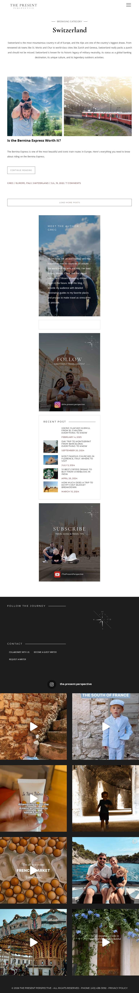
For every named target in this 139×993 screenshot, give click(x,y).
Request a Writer (17, 659)
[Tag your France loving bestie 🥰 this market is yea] (33, 870)
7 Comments (73, 183)
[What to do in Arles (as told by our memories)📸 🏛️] (105, 798)
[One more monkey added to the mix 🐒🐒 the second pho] (105, 870)
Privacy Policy (118, 988)
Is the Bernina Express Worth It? (34, 141)
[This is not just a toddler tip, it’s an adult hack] (33, 726)
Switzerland (41, 183)
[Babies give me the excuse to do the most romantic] (105, 942)
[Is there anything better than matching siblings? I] (105, 726)
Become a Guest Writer (45, 652)
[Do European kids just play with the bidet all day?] (33, 798)
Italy (29, 183)
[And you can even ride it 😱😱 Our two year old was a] (33, 942)
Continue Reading (21, 170)
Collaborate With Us (19, 652)
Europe (20, 183)
